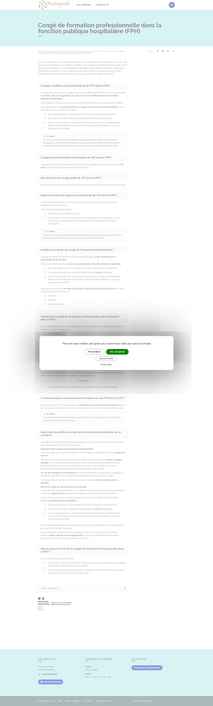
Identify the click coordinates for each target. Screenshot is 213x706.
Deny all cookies (106, 358)
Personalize (94, 351)
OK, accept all (117, 351)
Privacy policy (106, 364)
